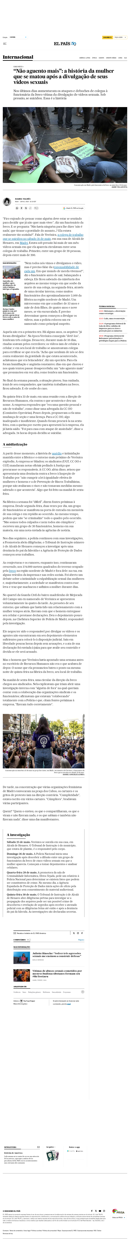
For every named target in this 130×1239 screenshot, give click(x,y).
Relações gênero (34, 992)
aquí (69, 1004)
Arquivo (50, 1147)
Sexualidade (56, 992)
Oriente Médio (111, 58)
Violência (16, 992)
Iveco (12, 570)
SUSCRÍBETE (107, 37)
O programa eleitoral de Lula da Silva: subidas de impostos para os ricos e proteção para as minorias (112, 327)
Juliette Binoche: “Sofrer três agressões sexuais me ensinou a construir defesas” (56, 955)
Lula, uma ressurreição (114, 318)
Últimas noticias (107, 306)
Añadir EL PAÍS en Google (74, 208)
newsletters (10, 1147)
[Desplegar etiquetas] (82, 992)
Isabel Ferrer (37, 980)
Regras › (81, 940)
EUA (125, 58)
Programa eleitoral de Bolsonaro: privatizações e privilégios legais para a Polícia (113, 338)
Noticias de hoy (8, 1233)
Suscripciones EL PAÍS (69, 1230)
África (94, 58)
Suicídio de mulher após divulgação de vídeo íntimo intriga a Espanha (11, 285)
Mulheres (46, 992)
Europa (101, 58)
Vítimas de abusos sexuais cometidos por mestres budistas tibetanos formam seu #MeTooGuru (57, 974)
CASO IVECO (17, 67)
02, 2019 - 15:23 (28, 201)
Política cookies (36, 1230)
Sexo (24, 992)
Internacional (18, 57)
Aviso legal (27, 1230)
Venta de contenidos (16, 1230)
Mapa (59, 1230)
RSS (95, 1230)
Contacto (6, 1230)
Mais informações (20, 1004)
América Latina (84, 58)
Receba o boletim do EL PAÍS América (31, 933)
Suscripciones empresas (85, 1230)
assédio (57, 453)
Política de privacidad (50, 1230)
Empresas (67, 992)
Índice (99, 1230)
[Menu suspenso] (5, 44)
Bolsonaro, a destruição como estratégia (112, 312)
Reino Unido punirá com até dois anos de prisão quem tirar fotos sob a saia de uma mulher (11, 314)
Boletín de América (13, 1153)
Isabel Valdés (22, 199)
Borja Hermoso (38, 960)
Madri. (24, 243)
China (120, 58)
